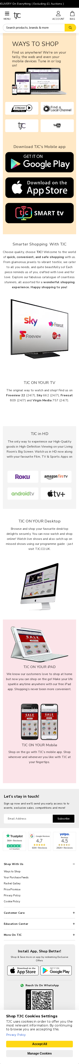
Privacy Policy (12, 895)
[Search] (70, 28)
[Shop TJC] (31, 15)
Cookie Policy (12, 901)
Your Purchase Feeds (16, 877)
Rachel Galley (12, 883)
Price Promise (12, 889)
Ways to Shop (12, 871)
